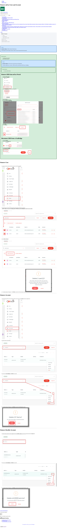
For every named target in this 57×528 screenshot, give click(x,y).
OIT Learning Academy (9, 17)
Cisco (16, 24)
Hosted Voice (4, 25)
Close (1, 526)
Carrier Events (4, 19)
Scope (3, 35)
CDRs (18, 26)
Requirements (5, 36)
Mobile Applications (32, 24)
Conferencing (21, 26)
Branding (8, 26)
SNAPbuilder (47, 24)
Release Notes (17, 19)
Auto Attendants (4, 26)
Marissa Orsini (5, 12)
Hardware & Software (5, 23)
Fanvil (18, 24)
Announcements (4, 18)
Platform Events (12, 19)
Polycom (24, 24)
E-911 (24, 26)
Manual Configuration (5, 24)
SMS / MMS (16, 27)
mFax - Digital (4, 2)
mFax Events (8, 19)
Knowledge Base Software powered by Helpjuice (28, 524)
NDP (13, 24)
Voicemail (21, 27)
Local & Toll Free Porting (44, 26)
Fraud (28, 26)
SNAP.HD (9, 27)
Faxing (3, 21)
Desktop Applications (39, 24)
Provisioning (10, 24)
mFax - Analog (4, 22)
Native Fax (12, 22)
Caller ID (24, 27)
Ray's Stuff (3, 29)
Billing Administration (5, 20)
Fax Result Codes (4, 520)
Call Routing (15, 26)
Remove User (4, 39)
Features (26, 26)
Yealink (28, 24)
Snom (26, 24)
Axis (14, 24)
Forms (5, 17)
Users (19, 27)
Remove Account (4, 40)
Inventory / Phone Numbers (37, 26)
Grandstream (21, 24)
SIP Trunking (12, 27)
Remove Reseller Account (5, 41)
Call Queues (11, 26)
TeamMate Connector (52, 24)
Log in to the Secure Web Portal (6, 521)
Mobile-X (43, 24)
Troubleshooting (4, 28)
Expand (4, 526)
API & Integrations (4, 30)
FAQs (3, 17)
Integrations (31, 26)
